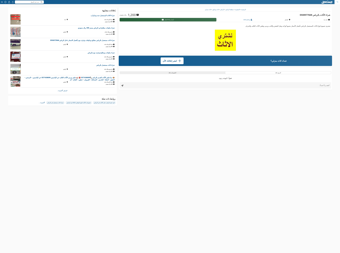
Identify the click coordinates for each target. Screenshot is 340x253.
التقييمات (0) (172, 73)
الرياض (222, 9)
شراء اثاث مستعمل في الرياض (55, 102)
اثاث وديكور (215, 9)
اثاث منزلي (208, 9)
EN (2, 2)
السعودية (237, 9)
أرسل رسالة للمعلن (169, 19)
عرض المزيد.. (62, 90)
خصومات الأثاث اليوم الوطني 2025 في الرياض (79, 102)
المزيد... (42, 102)
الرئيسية (243, 9)
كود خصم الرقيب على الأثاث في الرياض (104, 102)
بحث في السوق (35, 2)
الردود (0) (278, 73)
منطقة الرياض (229, 9)
